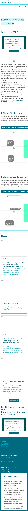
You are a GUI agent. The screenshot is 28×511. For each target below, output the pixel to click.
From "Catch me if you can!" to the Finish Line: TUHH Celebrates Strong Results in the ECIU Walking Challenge (14, 265)
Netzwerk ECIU (12, 68)
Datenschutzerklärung (15, 48)
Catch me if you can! (10, 303)
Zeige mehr (14, 400)
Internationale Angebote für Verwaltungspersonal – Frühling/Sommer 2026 (12, 340)
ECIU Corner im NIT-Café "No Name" (13, 382)
